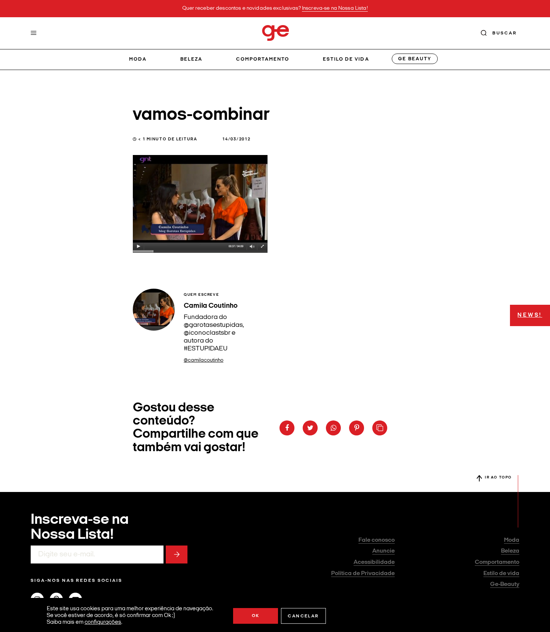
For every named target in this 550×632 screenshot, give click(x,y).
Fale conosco (376, 540)
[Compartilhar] (286, 427)
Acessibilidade (374, 562)
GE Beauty (414, 59)
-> (176, 554)
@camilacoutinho (203, 360)
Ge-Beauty (504, 584)
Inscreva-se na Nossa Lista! (335, 8)
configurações (103, 622)
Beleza (191, 59)
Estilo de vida (346, 59)
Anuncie (383, 551)
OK (256, 616)
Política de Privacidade (363, 574)
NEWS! (529, 315)
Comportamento (263, 59)
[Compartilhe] (379, 427)
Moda (138, 59)
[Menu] (34, 33)
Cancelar (303, 616)
